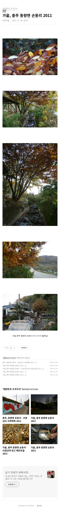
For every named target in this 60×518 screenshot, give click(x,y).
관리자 (39, 505)
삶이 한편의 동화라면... (17, 472)
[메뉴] (4, 11)
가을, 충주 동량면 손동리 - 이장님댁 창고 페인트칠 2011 (22, 368)
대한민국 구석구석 (9, 358)
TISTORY (30, 505)
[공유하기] (11, 348)
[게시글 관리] (14, 348)
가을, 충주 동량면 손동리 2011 (13, 365)
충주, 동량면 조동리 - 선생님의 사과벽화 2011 (18, 362)
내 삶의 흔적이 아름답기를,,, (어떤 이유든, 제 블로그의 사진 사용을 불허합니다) (23, 477)
